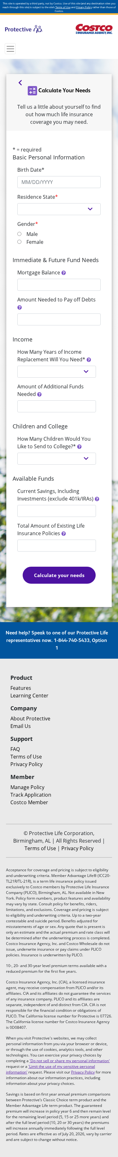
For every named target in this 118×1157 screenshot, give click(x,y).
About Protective (30, 718)
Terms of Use (62, 7)
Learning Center (29, 695)
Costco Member (29, 802)
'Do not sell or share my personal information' (70, 1060)
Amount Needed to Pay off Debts (57, 299)
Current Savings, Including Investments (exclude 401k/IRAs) (56, 495)
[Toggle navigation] (10, 48)
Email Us (20, 726)
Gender (27, 224)
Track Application (30, 794)
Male (32, 234)
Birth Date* (30, 169)
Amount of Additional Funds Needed (50, 390)
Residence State (37, 196)
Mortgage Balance (39, 272)
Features (20, 687)
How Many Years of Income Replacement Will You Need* (52, 355)
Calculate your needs (59, 575)
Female (34, 241)
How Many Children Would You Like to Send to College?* (54, 442)
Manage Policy (27, 787)
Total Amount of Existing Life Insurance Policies (51, 529)
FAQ (15, 749)
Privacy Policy (84, 7)
